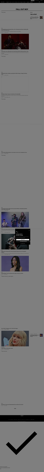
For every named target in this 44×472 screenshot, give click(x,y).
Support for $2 (23, 239)
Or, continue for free (23, 243)
